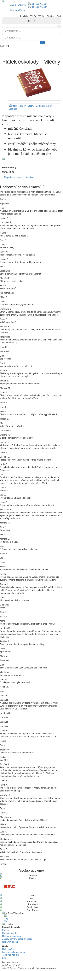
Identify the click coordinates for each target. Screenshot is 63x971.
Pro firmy (6, 930)
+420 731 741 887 (10, 954)
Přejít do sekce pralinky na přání (19, 177)
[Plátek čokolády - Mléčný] (34, 83)
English (22, 10)
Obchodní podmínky (11, 935)
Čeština (22, 4)
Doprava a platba (10, 932)
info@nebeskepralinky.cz (13, 951)
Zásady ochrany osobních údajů (17, 938)
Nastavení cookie (10, 941)
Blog (4, 957)
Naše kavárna (8, 949)
